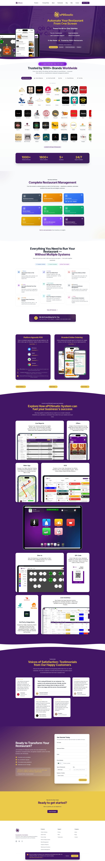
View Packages (52, 811)
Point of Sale (43, 837)
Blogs (76, 834)
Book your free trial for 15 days (54, 64)
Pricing (59, 832)
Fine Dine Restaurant (43, 694)
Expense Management (45, 849)
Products (36, 2)
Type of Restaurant (61, 767)
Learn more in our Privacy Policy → (36, 857)
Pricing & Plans (46, 2)
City (74, 767)
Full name (59, 742)
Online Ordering (44, 832)
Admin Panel (43, 834)
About (53, 2)
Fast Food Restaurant (81, 694)
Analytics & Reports (45, 844)
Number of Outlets (61, 773)
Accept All (75, 855)
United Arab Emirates (70, 47)
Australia (61, 47)
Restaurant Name (60, 748)
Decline (67, 855)
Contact (77, 2)
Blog (67, 2)
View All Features (51, 310)
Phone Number (60, 760)
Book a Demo (85, 2)
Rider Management (44, 842)
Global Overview (53, 47)
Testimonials (60, 2)
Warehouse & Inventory (45, 847)
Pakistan (79, 47)
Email (58, 754)
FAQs (72, 2)
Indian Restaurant (42, 716)
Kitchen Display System (45, 839)
